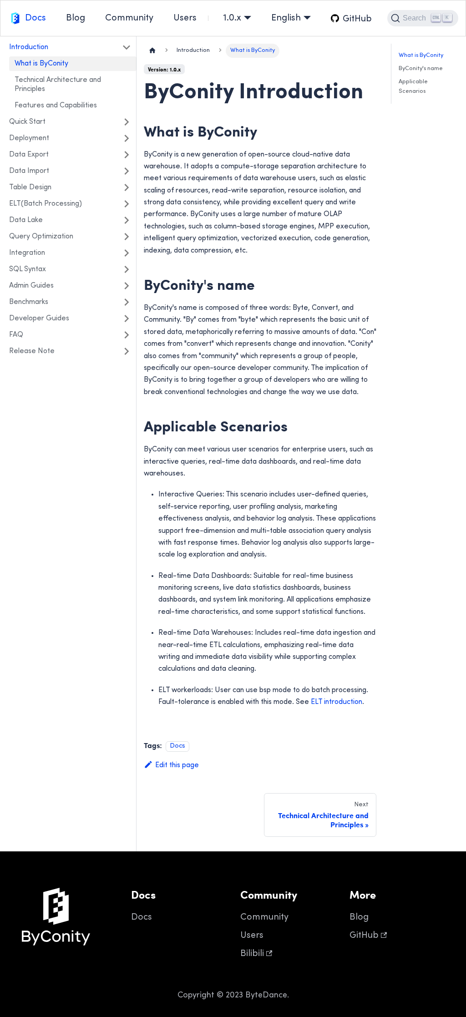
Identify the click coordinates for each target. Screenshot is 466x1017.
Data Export (29, 154)
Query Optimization (41, 236)
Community (129, 18)
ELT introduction (336, 702)
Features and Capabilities (56, 105)
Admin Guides (31, 285)
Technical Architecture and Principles (58, 84)
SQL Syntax (27, 269)
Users (185, 18)
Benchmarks (28, 302)
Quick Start (27, 122)
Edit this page (177, 765)
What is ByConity (41, 63)
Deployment (29, 138)
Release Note (32, 351)
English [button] (286, 18)
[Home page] (152, 51)
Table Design (30, 187)
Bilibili (252, 954)
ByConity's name (421, 68)
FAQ (16, 335)
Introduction (28, 47)
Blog (75, 18)
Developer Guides (39, 318)
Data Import (29, 171)
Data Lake (26, 220)
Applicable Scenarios (413, 86)
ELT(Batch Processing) (45, 203)
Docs (35, 18)
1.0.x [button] (232, 18)
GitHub (364, 935)
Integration (27, 253)
